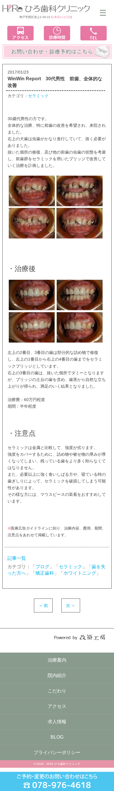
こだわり (57, 690)
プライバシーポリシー (57, 752)
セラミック (38, 96)
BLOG (57, 737)
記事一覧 (16, 558)
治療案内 (57, 660)
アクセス (57, 706)
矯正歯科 (44, 573)
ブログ (42, 566)
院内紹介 (57, 675)
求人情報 (57, 721)
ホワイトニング (79, 573)
